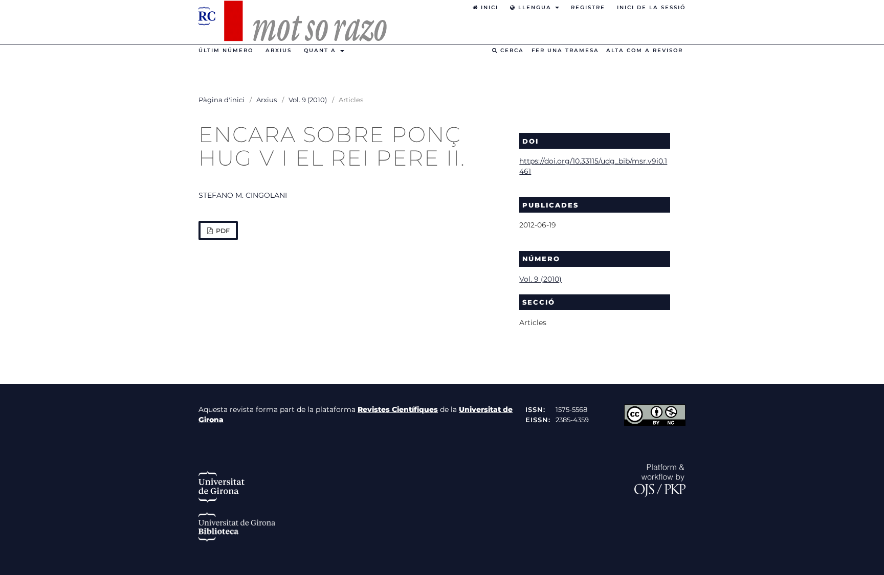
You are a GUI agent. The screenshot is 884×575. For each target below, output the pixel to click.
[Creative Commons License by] (655, 423)
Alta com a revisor (644, 50)
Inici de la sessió (651, 7)
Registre (588, 7)
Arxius (279, 50)
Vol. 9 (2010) (308, 100)
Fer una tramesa (565, 50)
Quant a (321, 50)
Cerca (511, 50)
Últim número (225, 50)
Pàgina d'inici (221, 100)
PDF (222, 231)
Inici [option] (488, 7)
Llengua (535, 7)
